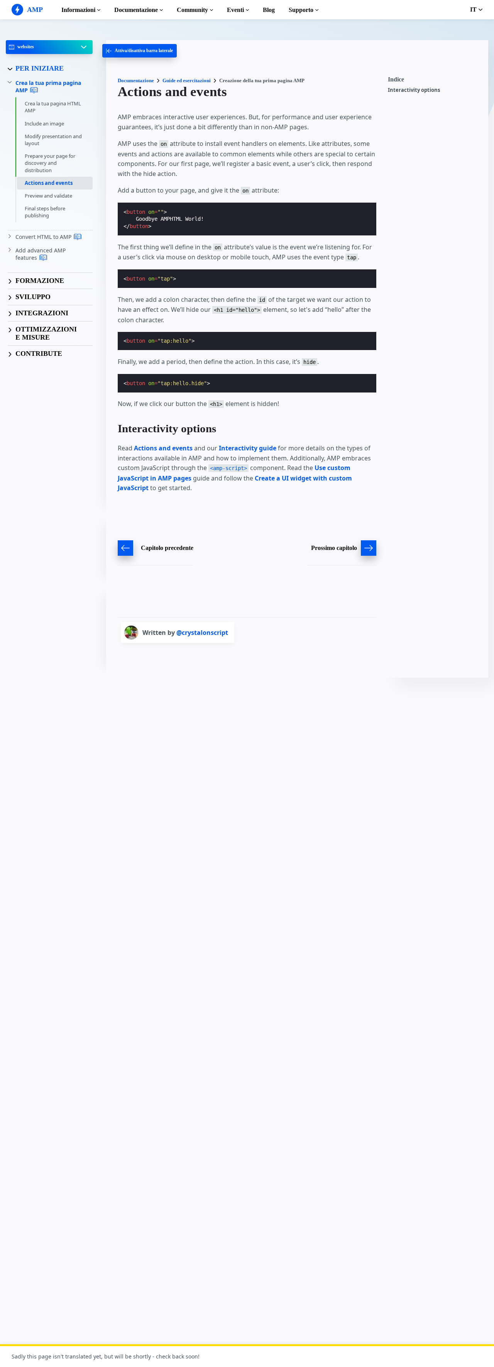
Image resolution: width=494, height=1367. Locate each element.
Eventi (235, 10)
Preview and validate (48, 195)
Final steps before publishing (45, 212)
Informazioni (78, 10)
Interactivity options (414, 90)
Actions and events (49, 182)
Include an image (44, 123)
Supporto (301, 10)
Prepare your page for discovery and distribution (50, 162)
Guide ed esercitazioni (186, 80)
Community (192, 10)
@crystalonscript (202, 632)
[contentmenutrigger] (434, 81)
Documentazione (136, 10)
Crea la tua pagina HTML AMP (53, 107)
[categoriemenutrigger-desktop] (139, 51)
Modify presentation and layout (53, 140)
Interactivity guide (247, 448)
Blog (269, 10)
